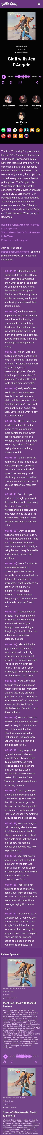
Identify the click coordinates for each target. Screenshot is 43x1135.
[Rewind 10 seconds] (3, 82)
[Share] (36, 82)
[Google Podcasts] (15, 132)
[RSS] (21, 137)
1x (19, 82)
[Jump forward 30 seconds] (11, 82)
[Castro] (26, 132)
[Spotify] (3, 132)
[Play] (3, 76)
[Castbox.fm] (21, 132)
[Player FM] (9, 137)
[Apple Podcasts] (9, 132)
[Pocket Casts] (3, 137)
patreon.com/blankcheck (15, 251)
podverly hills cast (22, 52)
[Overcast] (32, 132)
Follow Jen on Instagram (14, 240)
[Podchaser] (26, 137)
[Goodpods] (38, 132)
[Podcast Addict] (15, 137)
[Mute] (40, 76)
